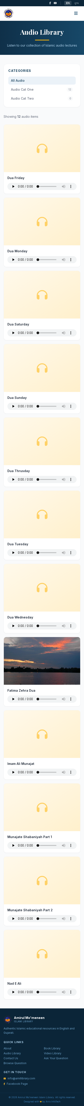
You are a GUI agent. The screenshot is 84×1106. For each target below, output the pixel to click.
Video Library (52, 1053)
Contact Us (11, 1058)
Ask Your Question (56, 1058)
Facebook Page (17, 1083)
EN (68, 3)
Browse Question (15, 1063)
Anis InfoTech (53, 1101)
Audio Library (12, 1053)
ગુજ (76, 3)
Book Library (52, 1048)
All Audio (18, 80)
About (7, 1048)
